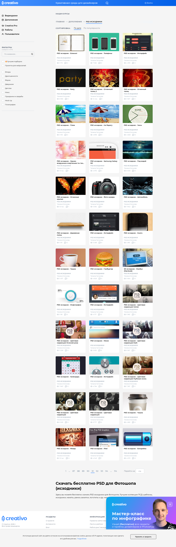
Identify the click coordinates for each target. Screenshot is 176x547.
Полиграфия (10, 105)
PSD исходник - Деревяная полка (68, 234)
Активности (50, 524)
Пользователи (12, 34)
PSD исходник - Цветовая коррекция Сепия (134, 306)
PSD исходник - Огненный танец (135, 90)
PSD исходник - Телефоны (101, 53)
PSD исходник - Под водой (135, 161)
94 (106, 471)
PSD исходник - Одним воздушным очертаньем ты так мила (70, 162)
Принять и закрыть (143, 537)
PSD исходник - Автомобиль (136, 197)
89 (83, 471)
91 (93, 471)
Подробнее (81, 539)
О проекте (50, 521)
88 (78, 471)
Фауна (7, 80)
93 (102, 471)
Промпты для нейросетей (15, 65)
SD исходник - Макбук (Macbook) (133, 270)
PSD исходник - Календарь (68, 377)
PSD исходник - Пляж (66, 125)
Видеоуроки (11, 15)
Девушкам (9, 84)
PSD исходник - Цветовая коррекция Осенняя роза (67, 342)
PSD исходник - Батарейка (135, 449)
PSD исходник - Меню (99, 341)
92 (97, 471)
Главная (60, 22)
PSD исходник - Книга (133, 233)
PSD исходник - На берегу (101, 125)
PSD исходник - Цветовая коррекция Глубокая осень (135, 378)
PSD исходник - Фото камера (102, 197)
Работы (9, 30)
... (69, 471)
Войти (150, 3)
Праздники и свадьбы (14, 96)
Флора (8, 72)
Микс (7, 92)
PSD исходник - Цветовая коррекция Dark (134, 342)
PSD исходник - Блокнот (67, 53)
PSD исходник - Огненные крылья (68, 198)
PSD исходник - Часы (133, 125)
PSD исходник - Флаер (66, 449)
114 (115, 471)
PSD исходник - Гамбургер (101, 269)
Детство (8, 88)
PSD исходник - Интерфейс (135, 53)
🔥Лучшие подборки (13, 61)
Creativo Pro (11, 26)
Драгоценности (11, 76)
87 (73, 471)
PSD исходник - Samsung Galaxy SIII (103, 162)
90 (88, 471)
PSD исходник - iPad (98, 449)
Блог (48, 527)
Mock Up (8, 100)
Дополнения (75, 22)
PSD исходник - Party (66, 89)
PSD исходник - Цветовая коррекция (67, 414)
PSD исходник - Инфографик (69, 305)
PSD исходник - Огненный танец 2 (101, 90)
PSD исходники (94, 22)
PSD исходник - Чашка (66, 269)
